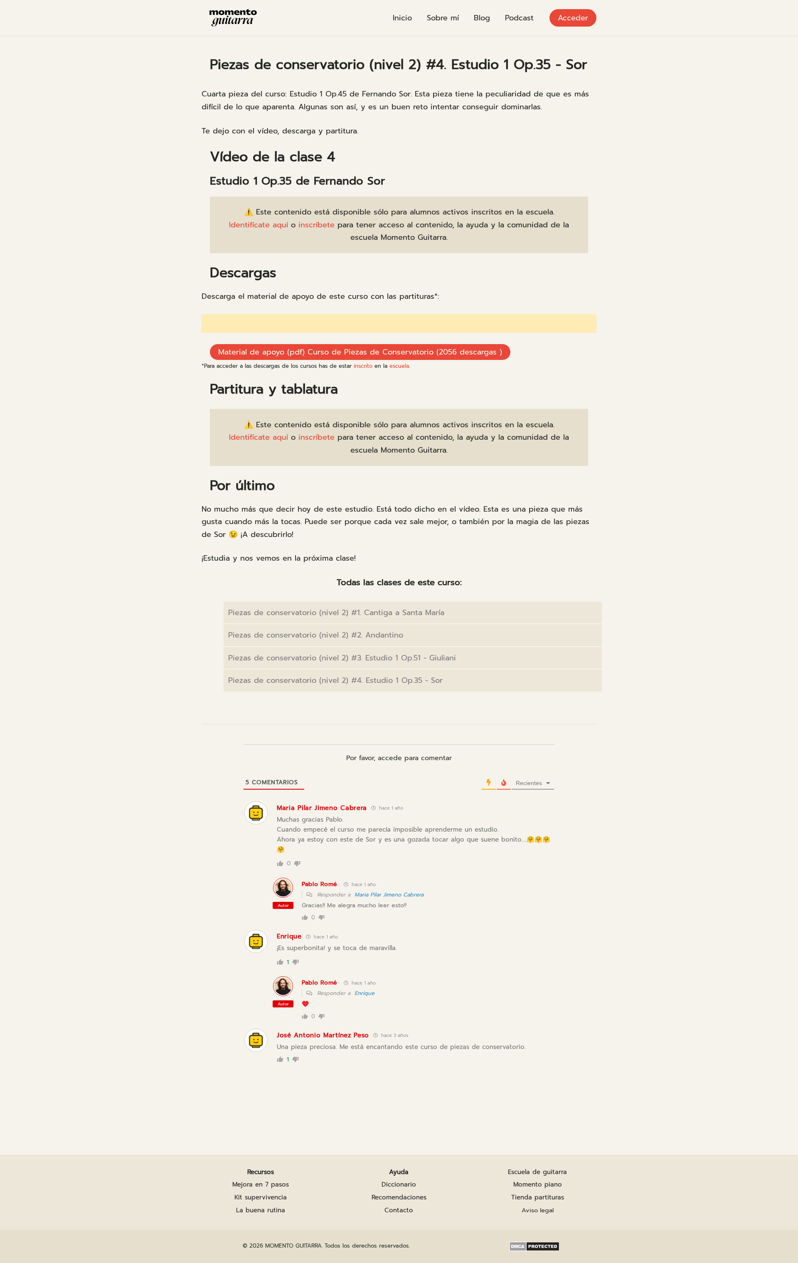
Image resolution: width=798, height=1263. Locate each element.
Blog (482, 18)
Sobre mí (443, 18)
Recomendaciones (399, 1197)
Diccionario (399, 1184)
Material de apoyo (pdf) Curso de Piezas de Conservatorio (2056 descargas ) (360, 352)
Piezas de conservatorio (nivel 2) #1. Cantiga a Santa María (336, 612)
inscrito (363, 366)
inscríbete (316, 225)
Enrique (364, 993)
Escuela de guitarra (537, 1172)
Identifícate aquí (258, 225)
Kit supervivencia (260, 1197)
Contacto (398, 1210)
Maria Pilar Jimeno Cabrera (389, 895)
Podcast (519, 18)
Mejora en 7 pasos (260, 1184)
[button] (572, 18)
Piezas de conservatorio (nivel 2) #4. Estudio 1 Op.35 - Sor (335, 680)
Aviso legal (538, 1210)
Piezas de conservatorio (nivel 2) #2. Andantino (315, 635)
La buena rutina (260, 1210)
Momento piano (537, 1184)
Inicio (402, 18)
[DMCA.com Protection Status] (534, 1246)
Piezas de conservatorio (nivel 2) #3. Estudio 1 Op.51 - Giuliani (342, 658)
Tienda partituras (537, 1197)
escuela (399, 366)
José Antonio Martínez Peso (323, 1035)
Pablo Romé (319, 884)
